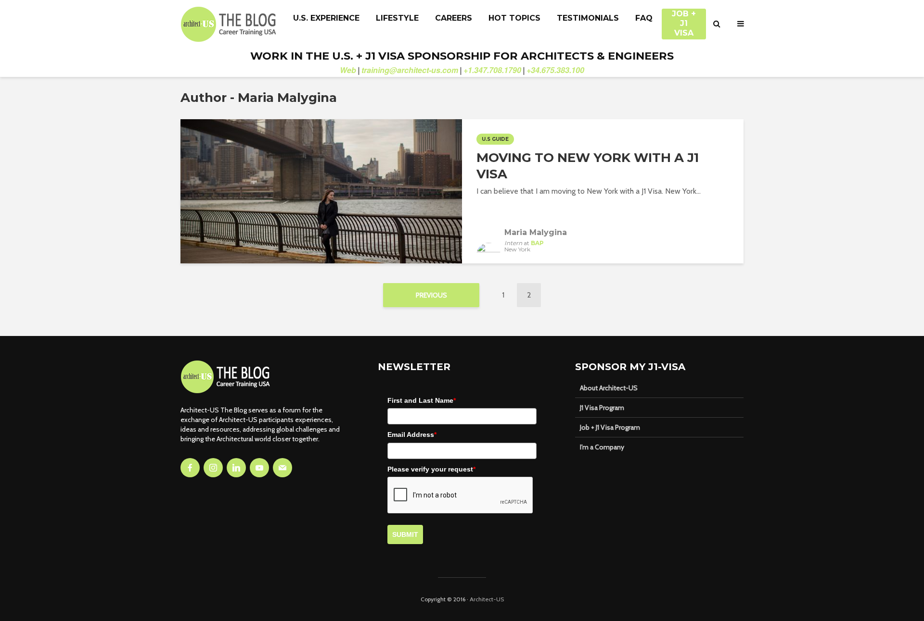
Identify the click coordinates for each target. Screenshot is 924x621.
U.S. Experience (326, 18)
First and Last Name (421, 400)
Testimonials (588, 18)
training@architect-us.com (409, 69)
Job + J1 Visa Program (610, 427)
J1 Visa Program (602, 407)
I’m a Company (602, 447)
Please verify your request (431, 469)
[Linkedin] (236, 467)
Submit (405, 534)
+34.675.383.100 (555, 69)
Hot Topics (514, 18)
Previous (431, 295)
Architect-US (487, 599)
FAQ (644, 18)
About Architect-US (609, 388)
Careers (453, 18)
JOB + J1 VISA (684, 18)
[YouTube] (259, 467)
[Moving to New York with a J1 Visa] (321, 190)
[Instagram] (213, 467)
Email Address (411, 434)
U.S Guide (495, 139)
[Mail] (282, 467)
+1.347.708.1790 (492, 69)
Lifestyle (397, 18)
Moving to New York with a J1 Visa (587, 166)
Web (348, 69)
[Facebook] (190, 467)
